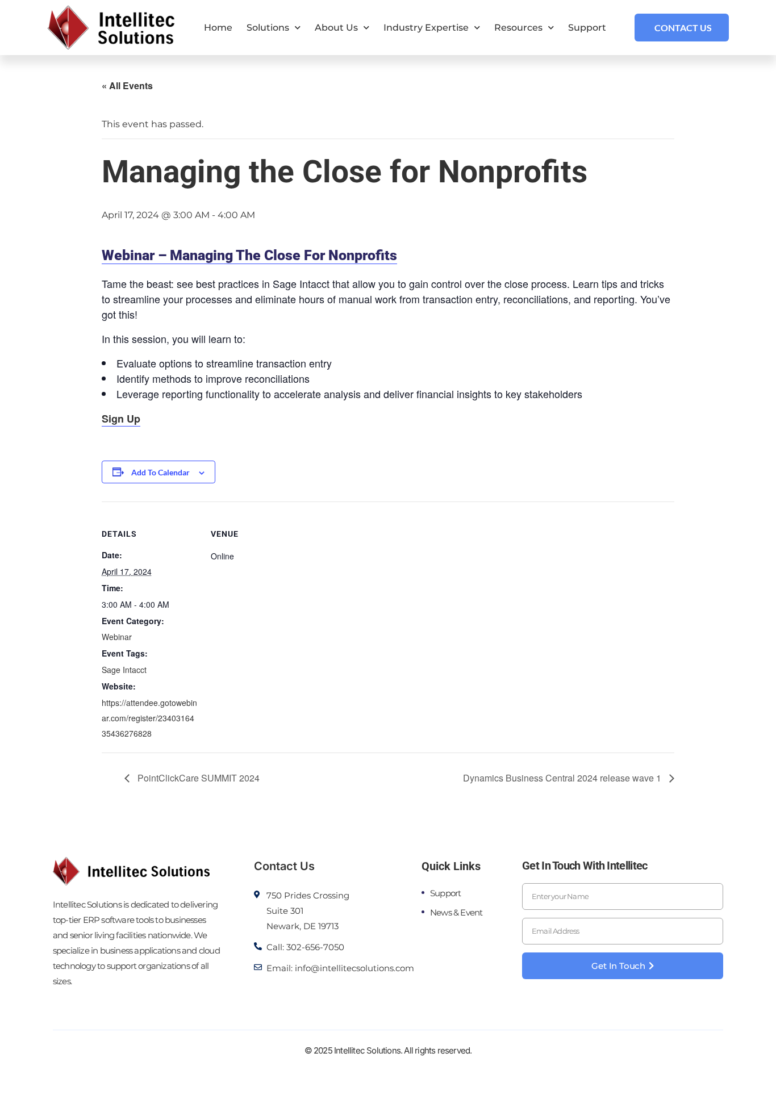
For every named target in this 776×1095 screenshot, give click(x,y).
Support (587, 27)
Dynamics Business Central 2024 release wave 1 (563, 777)
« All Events (127, 85)
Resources (518, 27)
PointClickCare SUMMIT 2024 (197, 777)
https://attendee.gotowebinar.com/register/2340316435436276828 (149, 718)
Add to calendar (160, 472)
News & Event (456, 912)
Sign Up (121, 418)
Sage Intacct (124, 669)
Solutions (268, 27)
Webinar (117, 636)
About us (336, 27)
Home (218, 27)
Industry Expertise (426, 27)
